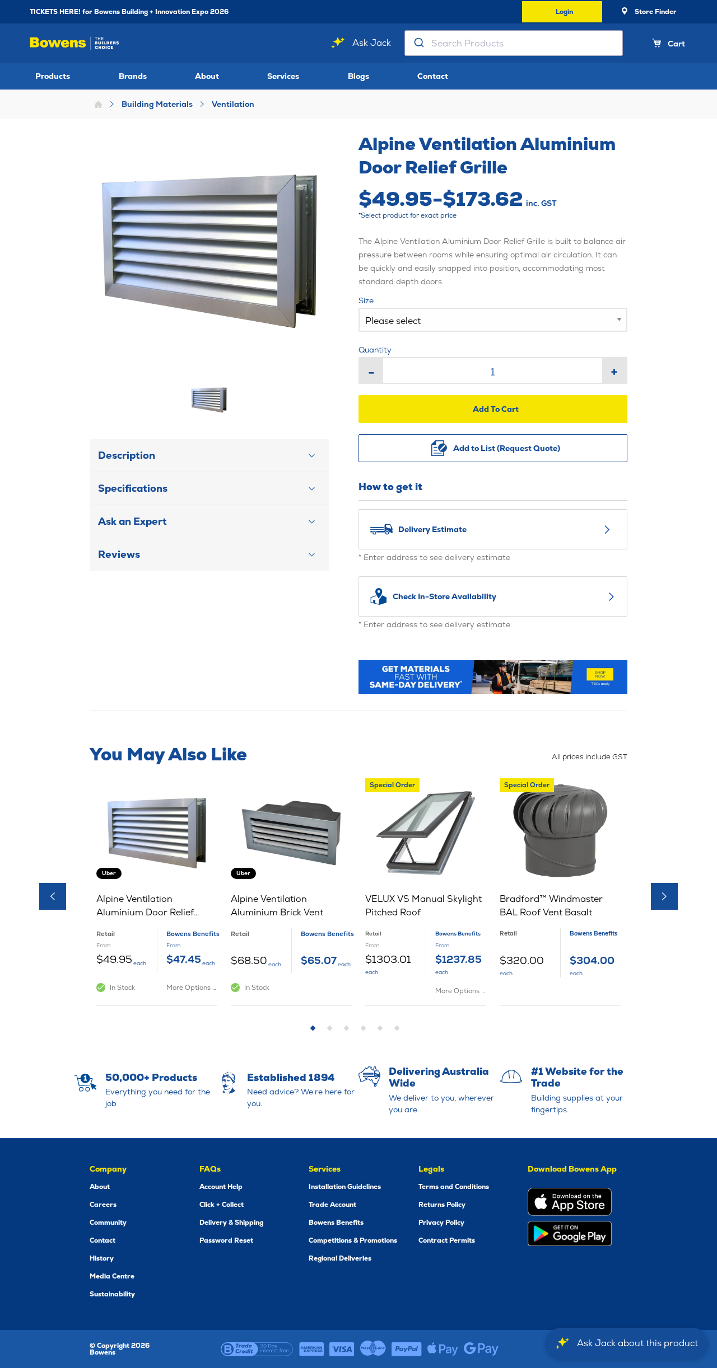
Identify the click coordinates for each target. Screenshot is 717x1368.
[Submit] (418, 43)
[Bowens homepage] (74, 43)
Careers (103, 1204)
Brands (133, 76)
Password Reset (226, 1240)
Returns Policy (441, 1204)
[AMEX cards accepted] (311, 1349)
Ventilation (233, 104)
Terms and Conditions (453, 1186)
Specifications (132, 488)
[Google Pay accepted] (481, 1349)
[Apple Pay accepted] (442, 1349)
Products (52, 76)
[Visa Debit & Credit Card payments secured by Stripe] (342, 1349)
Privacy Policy (441, 1222)
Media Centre (112, 1276)
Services (283, 76)
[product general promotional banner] (492, 676)
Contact (432, 76)
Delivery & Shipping (231, 1222)
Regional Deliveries (340, 1258)
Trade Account (332, 1204)
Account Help (221, 1186)
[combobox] (513, 43)
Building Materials (157, 104)
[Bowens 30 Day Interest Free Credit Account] (257, 1349)
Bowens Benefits (336, 1222)
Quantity (375, 350)
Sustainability (112, 1294)
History (102, 1258)
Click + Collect (221, 1204)
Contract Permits (446, 1240)
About (207, 76)
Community (108, 1222)
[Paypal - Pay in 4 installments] (407, 1349)
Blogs (358, 76)
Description (126, 455)
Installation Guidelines (345, 1186)
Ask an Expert (132, 521)
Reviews (119, 554)
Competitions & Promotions (353, 1240)
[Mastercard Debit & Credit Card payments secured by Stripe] (373, 1349)
